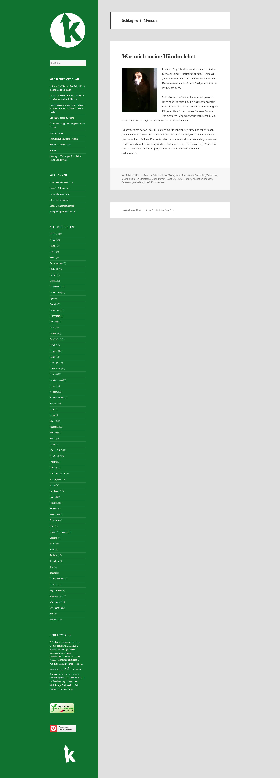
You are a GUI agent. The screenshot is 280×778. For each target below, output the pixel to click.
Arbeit (53, 251)
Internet (53, 374)
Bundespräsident (67, 642)
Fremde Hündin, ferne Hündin (64, 139)
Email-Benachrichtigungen (62, 206)
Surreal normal (56, 133)
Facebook (53, 650)
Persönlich (54, 456)
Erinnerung (55, 310)
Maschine (54, 427)
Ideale (52, 356)
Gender (53, 333)
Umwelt (53, 584)
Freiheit (53, 321)
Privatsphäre (55, 479)
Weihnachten (56, 608)
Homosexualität (57, 656)
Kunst (52, 415)
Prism (78, 669)
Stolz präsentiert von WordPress (159, 210)
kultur (52, 409)
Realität (53, 497)
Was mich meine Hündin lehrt (158, 56)
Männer (69, 663)
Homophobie (66, 653)
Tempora (81, 678)
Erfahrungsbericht (68, 646)
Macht (53, 421)
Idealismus (69, 657)
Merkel (62, 664)
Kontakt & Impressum (60, 188)
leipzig (75, 660)
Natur (52, 444)
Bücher (53, 275)
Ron (146, 175)
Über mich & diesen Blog (61, 182)
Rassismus (54, 491)
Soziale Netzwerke (58, 532)
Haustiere (171, 179)
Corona (53, 281)
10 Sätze (54, 234)
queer (52, 485)
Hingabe (54, 351)
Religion (54, 502)
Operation (127, 182)
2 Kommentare (156, 182)
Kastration (197, 179)
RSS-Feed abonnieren (60, 200)
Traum (53, 573)
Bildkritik (54, 269)
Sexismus (53, 678)
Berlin (57, 642)
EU (76, 646)
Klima (52, 386)
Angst (52, 246)
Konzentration (56, 397)
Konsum (54, 392)
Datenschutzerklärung (60, 194)
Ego (52, 298)
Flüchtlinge (55, 316)
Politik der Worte (57, 473)
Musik (53, 438)
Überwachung (56, 578)
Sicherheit (54, 520)
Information (55, 368)
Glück (52, 345)
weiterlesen (130, 153)
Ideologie (54, 362)
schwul (75, 674)
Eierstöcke (145, 179)
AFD (52, 642)
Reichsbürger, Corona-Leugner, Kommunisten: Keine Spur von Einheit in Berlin (67, 108)
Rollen (53, 508)
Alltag (52, 240)
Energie (53, 304)
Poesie (53, 462)
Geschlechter (55, 653)
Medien (53, 432)
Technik (53, 555)
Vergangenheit (56, 596)
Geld (52, 327)
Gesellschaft (55, 339)
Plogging (60, 670)
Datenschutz (55, 286)
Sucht (52, 549)
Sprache (53, 538)
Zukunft (53, 619)
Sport (60, 678)
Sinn (52, 526)
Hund (180, 179)
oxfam (53, 669)
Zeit (51, 613)
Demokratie (55, 292)
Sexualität (54, 514)
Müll (76, 664)
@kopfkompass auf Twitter (62, 211)
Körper (53, 403)
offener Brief (56, 450)
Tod (51, 567)
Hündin (187, 179)
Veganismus (55, 590)
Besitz (52, 257)
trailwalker (55, 681)
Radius (53, 150)
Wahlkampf (55, 602)
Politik (53, 467)
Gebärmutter (158, 179)
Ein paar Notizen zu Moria (62, 118)
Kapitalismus (56, 380)
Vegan (64, 682)
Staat (52, 543)
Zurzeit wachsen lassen (60, 144)
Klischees (53, 660)
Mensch (208, 179)
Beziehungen (56, 263)
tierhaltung (138, 182)
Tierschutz (54, 561)
